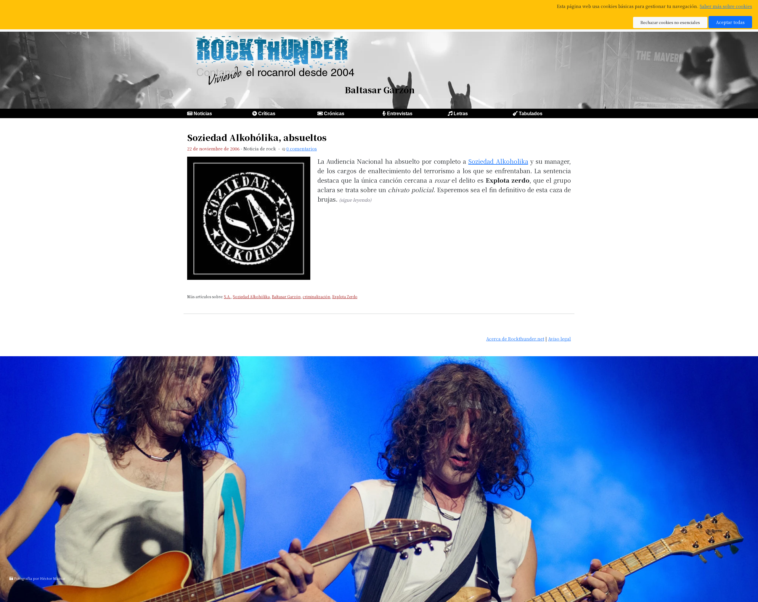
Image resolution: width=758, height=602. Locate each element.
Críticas (266, 113)
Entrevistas (399, 113)
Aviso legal (559, 338)
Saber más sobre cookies (726, 6)
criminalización (316, 296)
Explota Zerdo (344, 296)
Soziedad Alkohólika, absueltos (257, 137)
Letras (461, 113)
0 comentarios (301, 148)
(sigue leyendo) (355, 200)
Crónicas (334, 113)
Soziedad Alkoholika (498, 161)
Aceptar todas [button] (730, 22)
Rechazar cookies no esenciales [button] (670, 22)
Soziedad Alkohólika (251, 296)
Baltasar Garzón (286, 296)
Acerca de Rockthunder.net (515, 338)
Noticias (203, 113)
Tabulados (530, 113)
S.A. (227, 296)
